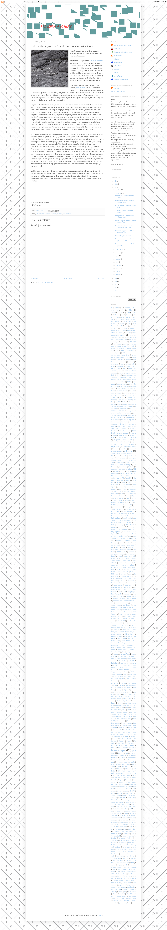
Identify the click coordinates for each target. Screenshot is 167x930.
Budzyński (119, 393)
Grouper (130, 482)
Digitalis (122, 424)
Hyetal (132, 500)
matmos (113, 621)
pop (127, 753)
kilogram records (130, 545)
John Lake (132, 534)
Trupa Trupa (125, 858)
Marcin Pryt (131, 607)
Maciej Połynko (127, 594)
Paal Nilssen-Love (115, 710)
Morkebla (113, 656)
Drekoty (115, 435)
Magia (134, 596)
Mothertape (132, 656)
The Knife (124, 836)
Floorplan (121, 469)
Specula (113, 813)
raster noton (129, 773)
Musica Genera (115, 663)
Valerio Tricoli (126, 867)
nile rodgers (119, 690)
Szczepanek (125, 824)
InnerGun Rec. (130, 509)
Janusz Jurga (120, 525)
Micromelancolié (116, 636)
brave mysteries (121, 388)
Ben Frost (121, 373)
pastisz (114, 714)
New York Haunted (132, 683)
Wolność (113, 887)
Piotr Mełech (133, 736)
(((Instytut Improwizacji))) (121, 79)
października (120, 250)
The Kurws (130, 836)
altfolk (113, 333)
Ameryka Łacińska (117, 337)
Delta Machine (124, 422)
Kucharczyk (114, 567)
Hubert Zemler (118, 500)
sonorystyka (117, 809)
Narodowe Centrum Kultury (124, 676)
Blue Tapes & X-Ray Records (123, 379)
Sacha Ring (114, 798)
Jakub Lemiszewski (125, 520)
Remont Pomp (114, 780)
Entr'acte (118, 456)
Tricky (127, 856)
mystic (114, 674)
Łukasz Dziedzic (117, 585)
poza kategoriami (130, 760)
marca (118, 268)
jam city (121, 522)
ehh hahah (114, 444)
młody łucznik (131, 647)
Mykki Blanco (133, 672)
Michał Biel (116, 629)
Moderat (113, 649)
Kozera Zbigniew (130, 554)
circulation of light (122, 400)
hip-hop (114, 498)
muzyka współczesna (123, 672)
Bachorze (128, 364)
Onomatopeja (126, 705)
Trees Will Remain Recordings (126, 854)
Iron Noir (113, 513)
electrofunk (124, 449)
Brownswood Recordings (122, 391)
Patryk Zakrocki (128, 716)
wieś (112, 878)
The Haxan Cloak (115, 836)
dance (112, 413)
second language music (129, 800)
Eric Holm (124, 456)
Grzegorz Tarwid (123, 489)
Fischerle (131, 467)
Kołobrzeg (122, 549)
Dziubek (125, 440)
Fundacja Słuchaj (120, 476)
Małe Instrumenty (131, 598)
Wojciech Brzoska (130, 880)
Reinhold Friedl (117, 777)
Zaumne (113, 896)
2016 (115, 278)
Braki (114, 388)
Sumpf (122, 820)
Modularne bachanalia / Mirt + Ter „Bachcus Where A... (125, 202)
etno (112, 458)
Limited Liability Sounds (125, 576)
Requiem (127, 780)
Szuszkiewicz (114, 826)
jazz (123, 527)
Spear (133, 811)
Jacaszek (113, 516)
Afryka (128, 324)
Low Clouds (122, 581)
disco (118, 426)
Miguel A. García (128, 636)
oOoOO (112, 707)
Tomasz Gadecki (127, 847)
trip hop (132, 856)
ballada (113, 366)
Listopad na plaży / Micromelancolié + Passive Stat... (125, 222)
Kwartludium (131, 567)
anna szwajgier (115, 342)
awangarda (114, 364)
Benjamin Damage (130, 373)
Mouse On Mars (122, 661)
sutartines (133, 822)
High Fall (134, 496)
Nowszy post (34, 278)
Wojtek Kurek (122, 885)
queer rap (134, 764)
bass (124, 368)
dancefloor (119, 413)
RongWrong (119, 791)
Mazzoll (115, 625)
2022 (115, 181)
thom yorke (131, 843)
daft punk (121, 411)
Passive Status (133, 712)
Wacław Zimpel (126, 869)
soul (131, 809)
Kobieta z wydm (131, 547)
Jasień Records (130, 525)
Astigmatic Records (115, 355)
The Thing (129, 838)
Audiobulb (41, 214)
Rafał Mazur (131, 771)
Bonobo (117, 386)
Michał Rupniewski (116, 634)
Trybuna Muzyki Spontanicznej (122, 45)
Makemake (122, 598)
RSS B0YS (132, 791)
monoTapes (115, 654)
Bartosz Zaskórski (115, 368)
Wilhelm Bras (133, 878)
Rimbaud (115, 786)
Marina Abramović (124, 614)
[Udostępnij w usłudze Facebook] (56, 211)
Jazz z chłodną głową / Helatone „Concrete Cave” (124, 232)
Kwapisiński (123, 567)
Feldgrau (127, 462)
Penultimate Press (127, 730)
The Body (133, 834)
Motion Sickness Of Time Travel (118, 658)
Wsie (120, 889)
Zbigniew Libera (132, 896)
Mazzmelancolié (132, 623)
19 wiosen (127, 307)
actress (122, 319)
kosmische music (121, 552)
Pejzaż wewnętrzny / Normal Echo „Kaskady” (125, 245)
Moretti (133, 654)
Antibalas (125, 344)
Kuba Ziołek (131, 565)
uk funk (113, 865)
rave (135, 773)
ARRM (117, 351)
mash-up (120, 616)
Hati (126, 493)
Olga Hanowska (127, 701)
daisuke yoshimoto (131, 411)
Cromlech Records (123, 408)
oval (127, 707)
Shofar (133, 804)
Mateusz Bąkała (127, 616)
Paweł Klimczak (131, 721)
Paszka (119, 714)
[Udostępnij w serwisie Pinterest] (58, 211)
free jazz (122, 473)
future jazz (116, 478)
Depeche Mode (133, 422)
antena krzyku (132, 342)
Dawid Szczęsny (115, 420)
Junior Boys (133, 538)
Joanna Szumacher (123, 534)
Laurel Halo (125, 572)
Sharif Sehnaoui (130, 802)
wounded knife (131, 887)
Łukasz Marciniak (115, 587)
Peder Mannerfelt (118, 730)
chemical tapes (131, 395)
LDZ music (114, 574)
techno (134, 829)
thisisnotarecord (122, 843)
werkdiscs (113, 876)
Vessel (114, 869)
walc (134, 869)
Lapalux (128, 569)
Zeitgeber (122, 898)
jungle (128, 538)
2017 (37, 214)
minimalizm (131, 645)
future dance (133, 476)
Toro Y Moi (121, 851)
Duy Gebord (133, 437)
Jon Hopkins (114, 536)
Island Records (122, 513)
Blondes (130, 377)
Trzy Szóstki (129, 860)
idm (128, 502)
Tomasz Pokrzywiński (121, 849)
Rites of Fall (121, 786)
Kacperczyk (119, 540)
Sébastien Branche (115, 800)
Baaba (122, 364)
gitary (118, 482)
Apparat (113, 348)
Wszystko (125, 889)
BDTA (119, 371)
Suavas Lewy (132, 818)
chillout (122, 397)
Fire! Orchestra (122, 467)
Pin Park (127, 734)
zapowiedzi (122, 894)
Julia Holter (122, 538)
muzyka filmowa (126, 665)
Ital (129, 513)
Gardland (128, 480)
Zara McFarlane (131, 894)
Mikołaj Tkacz (115, 641)
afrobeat (122, 324)
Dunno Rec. (125, 437)
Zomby (133, 900)
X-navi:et (113, 892)
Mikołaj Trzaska (126, 641)
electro (134, 447)
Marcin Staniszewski (116, 609)
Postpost (113, 760)
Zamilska (115, 894)
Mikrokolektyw (122, 643)
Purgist (128, 764)
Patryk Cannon (132, 714)
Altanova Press (131, 330)
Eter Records (132, 456)
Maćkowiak (128, 596)
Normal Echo (132, 694)
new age (121, 681)
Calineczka (113, 395)
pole (119, 747)
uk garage (119, 865)
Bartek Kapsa (120, 366)
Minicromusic (114, 645)
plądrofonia (121, 741)
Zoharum (126, 900)
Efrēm (133, 442)
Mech (133, 625)
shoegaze (128, 804)
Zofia (121, 900)
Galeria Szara (120, 480)
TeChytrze (117, 831)
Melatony (113, 627)
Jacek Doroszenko (67, 214)
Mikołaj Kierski (131, 638)
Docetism (124, 428)
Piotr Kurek (125, 736)
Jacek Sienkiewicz (127, 518)
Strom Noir (125, 818)
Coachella (124, 402)
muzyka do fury (116, 665)
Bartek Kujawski (130, 366)
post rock (114, 757)
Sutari (127, 822)
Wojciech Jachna (115, 883)
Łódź (135, 583)
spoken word (119, 813)
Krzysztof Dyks (114, 558)
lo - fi (112, 578)
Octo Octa (119, 698)
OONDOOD (133, 705)
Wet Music (119, 876)
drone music (122, 435)
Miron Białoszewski (116, 647)
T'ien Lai (131, 826)
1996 (112, 310)
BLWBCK (129, 382)
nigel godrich (127, 687)
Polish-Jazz (117, 49)
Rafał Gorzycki (128, 769)
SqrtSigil (126, 813)
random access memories (117, 773)
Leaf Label (123, 574)
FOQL (123, 471)
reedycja (134, 775)
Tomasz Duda (116, 847)
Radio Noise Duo (125, 766)
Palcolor (124, 710)
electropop (131, 449)
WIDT (133, 876)
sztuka (132, 824)
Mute (129, 663)
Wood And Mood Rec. (121, 887)
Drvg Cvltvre (132, 435)
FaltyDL (119, 460)
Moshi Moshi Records (122, 656)
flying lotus (129, 469)
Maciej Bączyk (131, 592)
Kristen (125, 556)
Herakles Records (121, 496)
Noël (117, 692)
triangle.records (120, 856)
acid (112, 319)
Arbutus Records (120, 348)
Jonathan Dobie (123, 536)
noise (129, 692)
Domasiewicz (114, 431)
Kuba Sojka (128, 563)
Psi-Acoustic (124, 762)
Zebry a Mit (115, 898)
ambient (122, 335)
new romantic (114, 683)
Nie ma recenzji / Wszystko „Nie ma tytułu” (125, 207)
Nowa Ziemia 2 (128, 696)
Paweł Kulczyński (115, 723)
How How (134, 498)
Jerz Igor (132, 529)
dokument (132, 428)
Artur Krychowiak (130, 351)
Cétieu (125, 395)
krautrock (119, 556)
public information (115, 764)
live (134, 576)
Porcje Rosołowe (114, 755)
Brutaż (112, 393)
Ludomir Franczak (115, 583)
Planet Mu (129, 739)
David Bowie (120, 417)
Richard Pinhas (132, 784)
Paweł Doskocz (121, 721)
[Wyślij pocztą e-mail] (49, 211)
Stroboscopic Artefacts (116, 818)
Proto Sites (118, 762)
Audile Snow (119, 359)
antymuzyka (131, 346)
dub (112, 437)
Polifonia (116, 59)
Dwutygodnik (117, 440)
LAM (124, 569)
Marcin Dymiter (126, 605)
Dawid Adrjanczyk (130, 417)
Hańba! (133, 491)
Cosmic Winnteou (128, 406)
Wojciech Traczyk (127, 883)
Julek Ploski (115, 538)
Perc (134, 730)
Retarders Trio (122, 782)
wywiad (132, 889)
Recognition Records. (126, 775)
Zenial (134, 898)
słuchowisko (132, 806)
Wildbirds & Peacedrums (121, 878)
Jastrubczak (114, 527)
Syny (118, 824)
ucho (132, 863)
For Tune (129, 471)
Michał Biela (126, 629)
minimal (123, 645)
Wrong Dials (114, 889)
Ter (120, 834)
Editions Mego (120, 442)
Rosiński (126, 791)
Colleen (119, 404)
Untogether (132, 865)
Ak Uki (120, 326)
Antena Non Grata (117, 344)
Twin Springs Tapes (124, 863)
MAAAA (124, 592)
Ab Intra (117, 317)
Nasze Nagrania (119, 678)
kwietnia (118, 265)
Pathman (125, 714)
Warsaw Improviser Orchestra (128, 871)
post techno (122, 757)
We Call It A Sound (121, 874)
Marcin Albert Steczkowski (122, 603)
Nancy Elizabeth (132, 674)
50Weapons (128, 315)
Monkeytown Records (131, 652)
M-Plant (124, 589)
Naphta (114, 676)
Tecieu (122, 831)
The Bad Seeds (126, 834)
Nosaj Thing (114, 696)
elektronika (59, 214)
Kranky (113, 556)
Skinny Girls (124, 806)
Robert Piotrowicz (119, 789)
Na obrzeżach (118, 56)
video (118, 869)
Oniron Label (118, 705)
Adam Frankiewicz (130, 319)
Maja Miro (115, 598)
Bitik (124, 375)
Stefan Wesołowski (124, 815)
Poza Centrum (120, 760)
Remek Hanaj (126, 777)
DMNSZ (129, 426)
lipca (117, 256)
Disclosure (113, 426)
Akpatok (126, 326)
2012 (115, 291)
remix (133, 777)
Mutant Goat (123, 663)
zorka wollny (114, 903)
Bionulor (118, 375)
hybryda (127, 500)
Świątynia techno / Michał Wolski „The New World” (124, 217)
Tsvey (117, 863)
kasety (122, 545)
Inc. (135, 505)
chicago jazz (114, 397)
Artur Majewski (115, 353)
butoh (133, 393)
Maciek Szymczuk (120, 596)
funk (127, 476)
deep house (131, 420)
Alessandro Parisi (115, 330)
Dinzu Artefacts (130, 424)
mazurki (120, 623)
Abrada (122, 317)
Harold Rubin (114, 493)
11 (121, 307)
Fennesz (133, 462)
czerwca (118, 259)
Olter (126, 703)
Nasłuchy (116, 88)
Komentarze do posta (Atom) (45, 282)
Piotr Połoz (115, 739)
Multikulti (131, 661)
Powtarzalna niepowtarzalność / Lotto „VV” (124, 197)
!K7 (112, 307)
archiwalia (128, 348)
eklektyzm (131, 444)
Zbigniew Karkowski (122, 896)
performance (121, 732)
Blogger (100, 915)
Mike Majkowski (122, 638)
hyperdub (113, 502)
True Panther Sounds (116, 858)
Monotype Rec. (124, 654)
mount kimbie (131, 658)
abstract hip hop (130, 317)
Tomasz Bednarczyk (131, 845)
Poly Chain (120, 753)
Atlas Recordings (120, 357)
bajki (133, 364)
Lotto (126, 578)
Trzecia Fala (133, 858)
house (127, 498)
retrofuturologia (131, 782)
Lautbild (132, 572)
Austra (118, 362)
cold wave (113, 404)
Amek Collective (132, 335)
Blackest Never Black (131, 375)
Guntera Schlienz (132, 489)
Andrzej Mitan (119, 339)
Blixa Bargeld (123, 377)
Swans (112, 824)
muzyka (134, 663)
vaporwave (133, 867)
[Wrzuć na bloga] (51, 211)
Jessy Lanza (127, 532)
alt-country (123, 330)
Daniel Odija (128, 413)
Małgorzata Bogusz (117, 601)
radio (118, 766)
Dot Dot (119, 433)
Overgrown (132, 707)
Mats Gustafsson (121, 621)
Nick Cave (121, 685)
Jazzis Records (131, 527)
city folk (130, 400)
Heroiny (128, 496)
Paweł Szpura (122, 727)
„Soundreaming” (81, 87)
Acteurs (117, 319)
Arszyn (122, 351)
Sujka (117, 820)
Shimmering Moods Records (117, 804)
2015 (115, 281)
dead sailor (123, 420)
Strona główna (68, 278)
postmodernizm (131, 757)
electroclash (116, 449)
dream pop (133, 433)
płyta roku (121, 743)
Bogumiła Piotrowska (122, 384)
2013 (115, 288)
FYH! (122, 478)
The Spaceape (122, 838)
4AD (123, 315)
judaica (134, 536)
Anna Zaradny (123, 342)
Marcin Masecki (122, 607)
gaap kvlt (128, 478)
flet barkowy (114, 469)
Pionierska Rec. (116, 736)
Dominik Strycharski (125, 431)
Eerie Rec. (128, 442)
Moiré (123, 652)
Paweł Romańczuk (126, 725)
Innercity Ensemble (118, 509)
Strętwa (133, 815)
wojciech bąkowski (118, 880)
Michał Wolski (129, 634)
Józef (130, 536)
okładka (125, 698)
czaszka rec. (114, 411)
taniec (124, 829)
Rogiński (113, 791)
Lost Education (119, 578)
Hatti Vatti (132, 493)
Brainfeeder (133, 386)
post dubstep (131, 755)
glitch (124, 482)
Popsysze (133, 753)
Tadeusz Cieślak (118, 829)
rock (133, 789)
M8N (119, 592)
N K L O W (119, 674)
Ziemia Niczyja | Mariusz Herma (123, 52)
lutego (118, 271)
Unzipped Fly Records (116, 867)
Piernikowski (120, 734)
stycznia (118, 274)
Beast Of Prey (127, 371)
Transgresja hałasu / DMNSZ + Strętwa (124, 212)
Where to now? (127, 876)
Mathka (133, 618)
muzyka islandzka (124, 667)
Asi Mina (132, 353)
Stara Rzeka (114, 815)
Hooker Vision (121, 498)
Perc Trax (113, 732)
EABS (131, 440)
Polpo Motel (132, 747)
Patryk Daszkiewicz (117, 716)
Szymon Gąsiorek (123, 826)
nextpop (115, 685)
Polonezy (125, 747)
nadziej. (125, 674)
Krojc (130, 556)
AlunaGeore (128, 332)
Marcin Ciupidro (116, 605)
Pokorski (113, 747)
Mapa (112, 603)
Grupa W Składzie (125, 485)
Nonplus (125, 694)
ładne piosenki (118, 62)
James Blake (128, 522)
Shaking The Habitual (117, 802)
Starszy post (100, 278)
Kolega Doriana (114, 549)
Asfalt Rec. (124, 353)
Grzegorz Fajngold (123, 487)
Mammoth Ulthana (97, 61)
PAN (129, 710)
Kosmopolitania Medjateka (117, 554)
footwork (116, 471)
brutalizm (132, 391)
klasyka (123, 547)
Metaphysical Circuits (122, 627)
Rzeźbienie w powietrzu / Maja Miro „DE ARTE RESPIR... (125, 240)
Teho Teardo (129, 831)
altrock (120, 332)
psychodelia (132, 762)
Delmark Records (115, 422)
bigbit (112, 375)
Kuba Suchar (123, 565)
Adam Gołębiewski (115, 321)
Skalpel (117, 806)
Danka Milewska (122, 415)
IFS (132, 502)
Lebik (130, 574)
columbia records (126, 404)
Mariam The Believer (125, 612)
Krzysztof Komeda (125, 558)
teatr (129, 829)
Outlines (122, 707)
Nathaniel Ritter (131, 678)
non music (118, 694)
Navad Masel (114, 681)
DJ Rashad (123, 426)
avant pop (131, 362)
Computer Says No (118, 406)
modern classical (122, 649)
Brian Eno (129, 388)
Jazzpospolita (114, 529)
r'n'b (114, 766)
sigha (112, 806)
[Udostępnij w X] (53, 211)
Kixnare (118, 547)
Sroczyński (132, 813)
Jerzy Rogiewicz (115, 532)
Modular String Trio (115, 652)
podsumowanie (115, 745)
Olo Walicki (120, 703)
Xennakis (120, 892)
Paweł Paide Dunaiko (127, 723)
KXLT (112, 569)
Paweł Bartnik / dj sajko (124, 719)
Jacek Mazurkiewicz (116, 518)
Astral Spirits (125, 355)
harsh (121, 493)
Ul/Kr (126, 865)
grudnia (118, 190)
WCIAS (112, 874)
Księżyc (120, 563)
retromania (114, 784)
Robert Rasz (128, 789)
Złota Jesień (115, 900)
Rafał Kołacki (121, 771)
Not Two (121, 696)
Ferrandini (113, 465)
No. (113, 692)
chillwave (129, 397)
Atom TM (128, 357)
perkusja (128, 732)
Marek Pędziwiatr (127, 609)
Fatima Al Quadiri (119, 462)
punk (123, 764)
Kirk (112, 547)
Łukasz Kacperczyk (129, 585)
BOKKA (130, 384)
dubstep (119, 437)
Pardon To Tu (126, 712)
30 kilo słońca (117, 315)
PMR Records (130, 743)
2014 (115, 284)
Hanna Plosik (126, 491)
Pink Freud (133, 734)
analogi (129, 337)
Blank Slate (115, 377)
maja (117, 262)
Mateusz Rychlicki (123, 618)
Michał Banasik (132, 627)
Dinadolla (116, 69)
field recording (125, 465)
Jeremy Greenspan (123, 529)
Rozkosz (116, 73)
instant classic (115, 511)
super (127, 820)
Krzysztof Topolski (125, 560)
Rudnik (113, 793)
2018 (115, 184)
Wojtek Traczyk (131, 885)
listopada (118, 193)
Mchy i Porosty (124, 625)
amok (124, 337)
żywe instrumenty (123, 903)
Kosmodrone (131, 552)
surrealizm (122, 822)
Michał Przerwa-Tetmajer (127, 632)
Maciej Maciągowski (116, 594)
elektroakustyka (116, 451)
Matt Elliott (129, 621)
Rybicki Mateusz (129, 793)
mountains (113, 661)
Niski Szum (133, 690)
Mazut (125, 623)
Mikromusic (131, 643)
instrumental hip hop (128, 511)
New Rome (123, 683)
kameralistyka (127, 540)
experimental (121, 458)
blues (123, 382)
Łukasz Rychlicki (127, 587)
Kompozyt (129, 549)
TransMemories (114, 854)
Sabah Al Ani (132, 795)
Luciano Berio (131, 581)
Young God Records (132, 892)
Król (134, 556)
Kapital (128, 543)
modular (132, 649)
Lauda (119, 572)
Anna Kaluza (132, 339)
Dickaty (115, 424)
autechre (123, 362)
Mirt (124, 647)
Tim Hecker (122, 845)
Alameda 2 (132, 326)
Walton (113, 871)
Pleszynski (129, 741)
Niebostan (119, 687)
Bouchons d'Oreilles (125, 386)
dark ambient (131, 415)
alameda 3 (114, 328)
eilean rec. (47, 214)
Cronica (132, 408)
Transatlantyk (131, 851)
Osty (117, 707)
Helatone (113, 496)
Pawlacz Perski (132, 728)
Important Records (122, 505)
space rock (127, 811)
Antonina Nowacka (121, 346)
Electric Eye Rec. (127, 446)
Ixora (133, 513)
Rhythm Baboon (123, 784)
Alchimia (132, 328)
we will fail (131, 874)
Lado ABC (118, 569)
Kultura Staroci (118, 66)
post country (123, 755)
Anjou (126, 339)
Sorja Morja (125, 809)
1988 (133, 307)
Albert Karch (124, 328)
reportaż (121, 780)
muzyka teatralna (124, 670)
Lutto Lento (129, 583)
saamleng (124, 795)
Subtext (113, 820)
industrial (120, 507)
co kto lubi (117, 402)
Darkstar (113, 417)
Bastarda (130, 368)
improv (130, 505)
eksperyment (53, 214)
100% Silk (117, 307)
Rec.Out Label (116, 775)
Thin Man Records (124, 840)
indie (114, 507)
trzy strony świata (118, 860)
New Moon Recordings (130, 681)
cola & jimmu (131, 402)
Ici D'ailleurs (121, 502)
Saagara (119, 795)
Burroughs (126, 393)
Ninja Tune (126, 690)
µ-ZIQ (129, 903)
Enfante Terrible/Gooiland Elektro (124, 453)
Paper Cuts (118, 712)
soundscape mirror (119, 811)
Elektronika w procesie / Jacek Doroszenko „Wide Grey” (124, 227)
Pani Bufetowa (118, 76)
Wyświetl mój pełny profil (118, 91)
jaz (119, 527)
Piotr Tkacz (122, 739)
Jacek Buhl (120, 516)
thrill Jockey (114, 845)
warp (118, 871)
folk (135, 469)
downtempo (125, 433)
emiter (113, 453)
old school (119, 701)
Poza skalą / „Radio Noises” (123, 236)
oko (130, 698)
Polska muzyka (118, 750)
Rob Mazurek (129, 786)
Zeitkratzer (128, 898)
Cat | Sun (120, 395)
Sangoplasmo (122, 798)
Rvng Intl (119, 793)
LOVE (130, 578)
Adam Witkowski (127, 321)
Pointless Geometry (128, 745)
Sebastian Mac (131, 798)
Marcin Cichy (133, 603)
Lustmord (124, 583)
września (118, 253)
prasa (112, 762)
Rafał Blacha (120, 769)
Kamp (121, 543)
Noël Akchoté (123, 692)
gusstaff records (117, 491)
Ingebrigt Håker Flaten (131, 507)
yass (125, 892)
